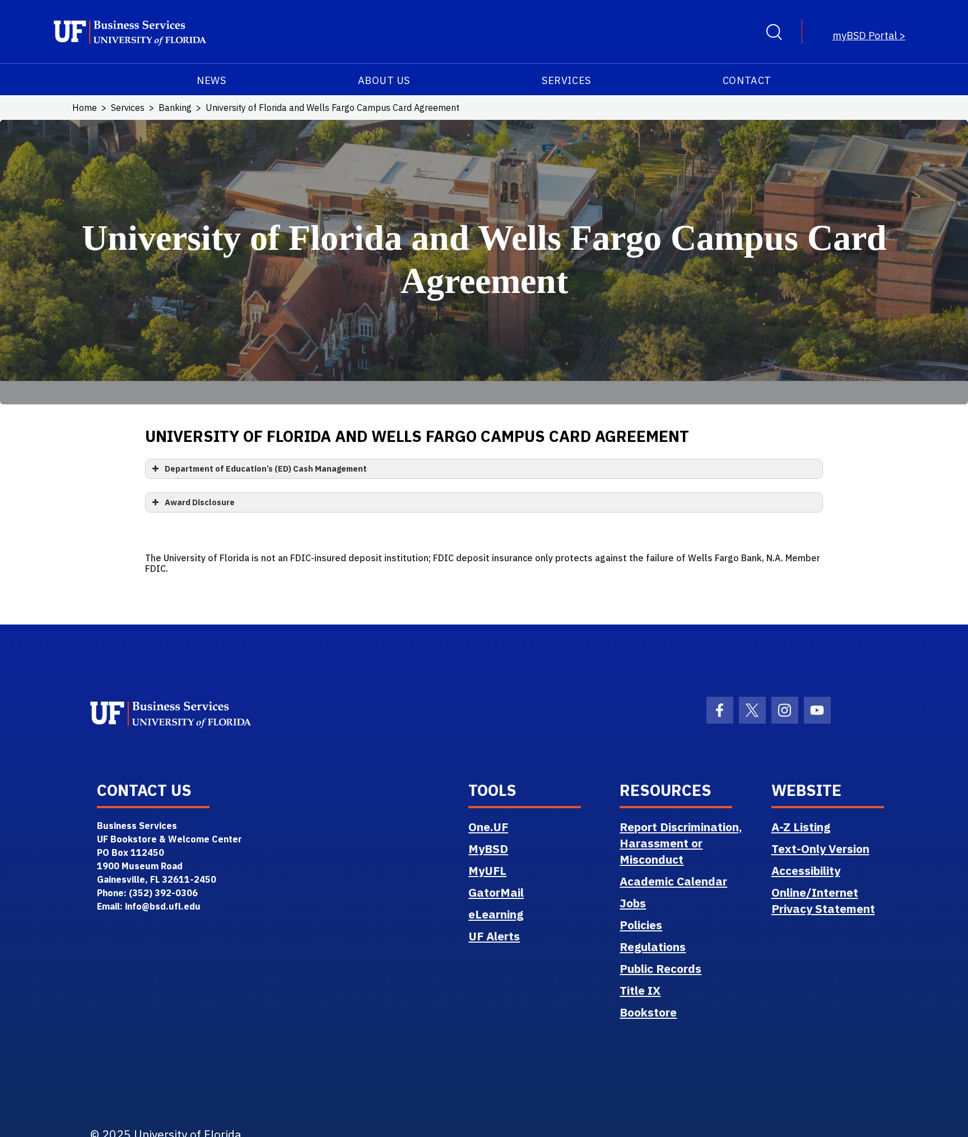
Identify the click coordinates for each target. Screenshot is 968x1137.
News (211, 80)
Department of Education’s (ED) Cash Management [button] (266, 468)
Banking (175, 107)
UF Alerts (494, 936)
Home (84, 107)
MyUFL (487, 870)
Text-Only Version (820, 848)
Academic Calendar (673, 881)
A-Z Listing (800, 827)
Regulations (653, 946)
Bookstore (648, 1012)
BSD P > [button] (868, 35)
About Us (384, 80)
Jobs (633, 903)
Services (566, 80)
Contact (747, 80)
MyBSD (488, 848)
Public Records (660, 968)
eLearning (495, 914)
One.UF (488, 827)
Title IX (640, 990)
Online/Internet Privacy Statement (823, 900)
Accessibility (805, 870)
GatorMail (496, 892)
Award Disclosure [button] (200, 502)
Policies (641, 925)
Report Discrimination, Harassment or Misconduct (681, 843)
